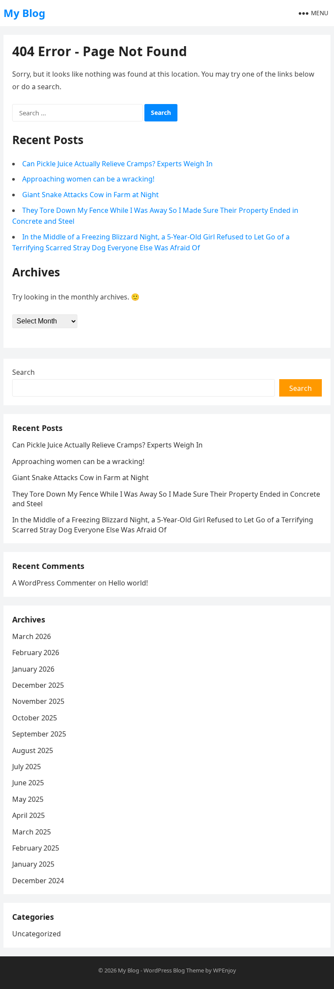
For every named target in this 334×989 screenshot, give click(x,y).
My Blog (24, 13)
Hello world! (128, 583)
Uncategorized (36, 934)
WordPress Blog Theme (174, 970)
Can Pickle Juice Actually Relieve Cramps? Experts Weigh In (117, 163)
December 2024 (38, 880)
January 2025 (33, 864)
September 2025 (39, 734)
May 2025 (27, 799)
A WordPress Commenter (54, 583)
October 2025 (34, 718)
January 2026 (33, 669)
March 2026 (31, 636)
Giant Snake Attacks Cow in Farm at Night (90, 194)
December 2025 (38, 685)
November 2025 (38, 701)
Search (23, 372)
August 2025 (32, 750)
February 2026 (35, 652)
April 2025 (28, 815)
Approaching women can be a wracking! (88, 179)
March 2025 (31, 832)
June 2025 (28, 782)
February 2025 (35, 848)
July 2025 (26, 766)
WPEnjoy (224, 970)
